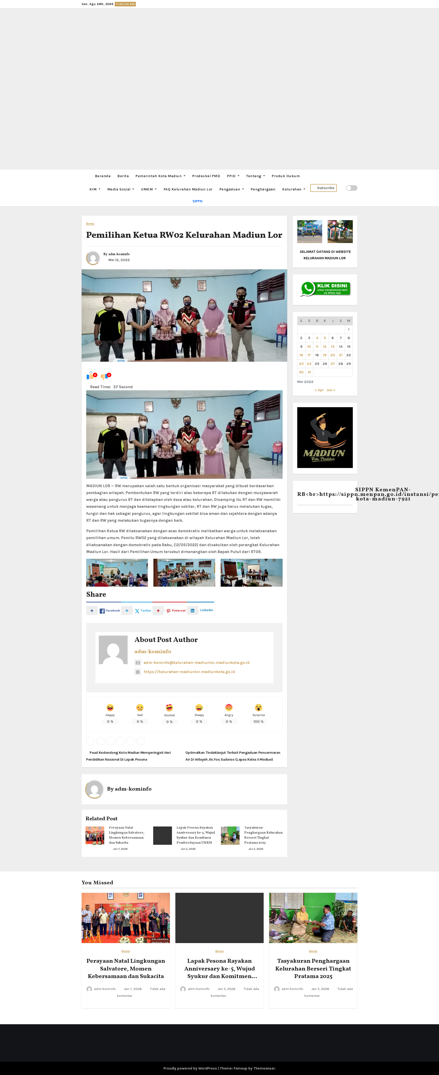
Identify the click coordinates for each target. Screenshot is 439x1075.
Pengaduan (230, 189)
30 (301, 372)
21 (341, 355)
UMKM (147, 189)
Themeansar (264, 1068)
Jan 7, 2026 (120, 848)
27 (333, 363)
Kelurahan (292, 189)
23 (301, 363)
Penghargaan (263, 189)
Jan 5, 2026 (188, 848)
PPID (232, 176)
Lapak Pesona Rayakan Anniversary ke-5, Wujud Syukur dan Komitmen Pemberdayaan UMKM (219, 972)
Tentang (254, 176)
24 (309, 363)
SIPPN (197, 201)
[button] (83, 188)
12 (325, 346)
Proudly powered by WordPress (190, 1068)
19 (325, 355)
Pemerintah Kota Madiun (159, 176)
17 (309, 355)
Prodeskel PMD (206, 176)
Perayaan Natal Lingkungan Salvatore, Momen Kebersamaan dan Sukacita (125, 969)
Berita (123, 176)
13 (333, 346)
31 (309, 372)
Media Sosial (119, 189)
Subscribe (326, 188)
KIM (93, 189)
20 (332, 355)
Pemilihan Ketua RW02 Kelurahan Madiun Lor (184, 236)
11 (317, 346)
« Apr (319, 390)
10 (309, 346)
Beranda (103, 176)
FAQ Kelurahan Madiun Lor (188, 189)
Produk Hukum (286, 176)
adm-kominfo (119, 254)
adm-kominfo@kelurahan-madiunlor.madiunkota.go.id (197, 662)
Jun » (331, 390)
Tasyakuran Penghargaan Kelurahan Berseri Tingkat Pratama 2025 (313, 969)
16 (301, 355)
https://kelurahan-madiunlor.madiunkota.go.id (189, 671)
